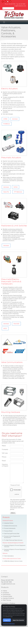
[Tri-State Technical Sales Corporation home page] (14, 15)
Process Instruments (9, 528)
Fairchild (16, 323)
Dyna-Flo (6, 192)
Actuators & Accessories (10, 525)
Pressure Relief (8, 531)
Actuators (6, 592)
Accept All (7, 620)
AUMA (5, 119)
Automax (15, 119)
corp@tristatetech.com (20, 6)
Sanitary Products (8, 598)
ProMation (6, 124)
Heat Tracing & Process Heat (11, 533)
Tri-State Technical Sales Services (13, 540)
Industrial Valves (8, 523)
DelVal (16, 187)
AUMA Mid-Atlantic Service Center (13, 561)
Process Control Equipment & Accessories (12, 536)
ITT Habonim (18, 192)
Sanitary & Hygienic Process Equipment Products (14, 550)
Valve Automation (9, 556)
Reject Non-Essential (18, 620)
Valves (5, 591)
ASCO (5, 328)
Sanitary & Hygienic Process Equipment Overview (14, 546)
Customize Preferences (9, 623)
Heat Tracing (7, 600)
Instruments (6, 594)
